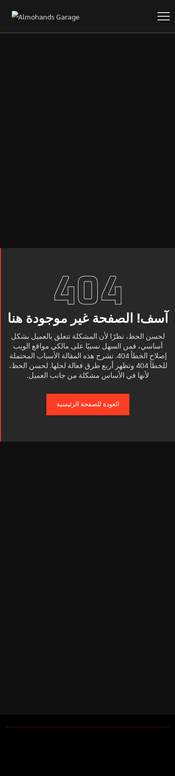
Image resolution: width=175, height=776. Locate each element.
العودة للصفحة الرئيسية (88, 404)
